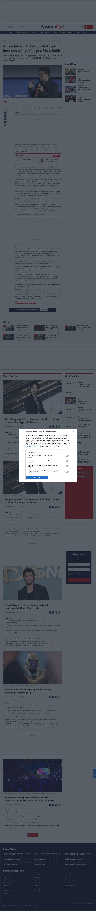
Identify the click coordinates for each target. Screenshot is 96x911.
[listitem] (48, 452)
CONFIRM (37, 477)
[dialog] (48, 455)
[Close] (74, 431)
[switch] (67, 456)
